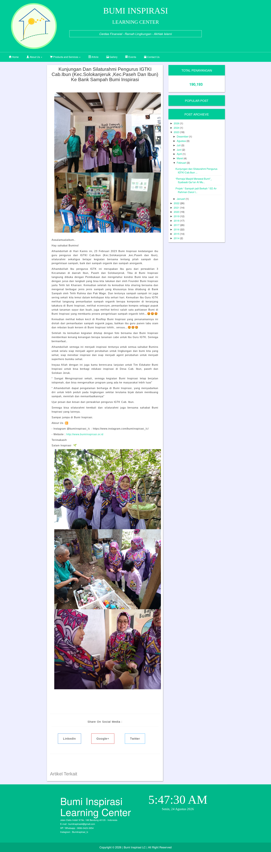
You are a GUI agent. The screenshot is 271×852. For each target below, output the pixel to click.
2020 (177, 212)
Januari (181, 199)
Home (15, 57)
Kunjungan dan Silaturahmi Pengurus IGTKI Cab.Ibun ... (196, 170)
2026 (177, 123)
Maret (180, 158)
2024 (177, 127)
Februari (182, 162)
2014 (177, 238)
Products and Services (66, 57)
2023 (177, 132)
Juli (179, 145)
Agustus (181, 141)
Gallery (113, 57)
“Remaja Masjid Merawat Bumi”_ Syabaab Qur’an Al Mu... (193, 180)
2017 (177, 225)
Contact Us (152, 57)
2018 (177, 220)
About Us (35, 57)
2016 (177, 229)
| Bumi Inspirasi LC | (134, 847)
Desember (183, 136)
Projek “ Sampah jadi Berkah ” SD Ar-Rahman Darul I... (196, 190)
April (180, 154)
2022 (177, 203)
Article (94, 57)
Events (132, 57)
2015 (177, 234)
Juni (179, 149)
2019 (177, 216)
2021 (177, 207)
